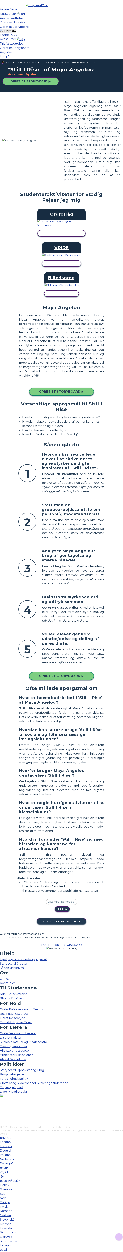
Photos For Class (12, 998)
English (5, 1137)
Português (7, 1163)
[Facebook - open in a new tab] (2, 1107)
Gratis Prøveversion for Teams (21, 1009)
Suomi (4, 1193)
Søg (61, 909)
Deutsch (6, 1150)
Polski (4, 1206)
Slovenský (7, 1219)
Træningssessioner (13, 1046)
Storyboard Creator (13, 963)
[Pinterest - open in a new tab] (2, 1123)
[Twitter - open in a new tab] (2, 1118)
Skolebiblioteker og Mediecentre (23, 1042)
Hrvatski (6, 1228)
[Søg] (21, 13)
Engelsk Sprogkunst (49, 62)
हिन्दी (2, 1176)
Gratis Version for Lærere (18, 1033)
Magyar (5, 1224)
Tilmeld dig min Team (16, 1022)
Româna (6, 1211)
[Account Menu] (8, 31)
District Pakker (10, 1037)
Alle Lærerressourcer (22, 62)
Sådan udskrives (12, 968)
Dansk (4, 1185)
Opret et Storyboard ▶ (31, 81)
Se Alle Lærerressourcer (61, 921)
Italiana (5, 1155)
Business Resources (14, 1013)
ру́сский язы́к (10, 1181)
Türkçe (5, 1202)
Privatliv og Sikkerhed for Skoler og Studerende (34, 1083)
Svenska (6, 1189)
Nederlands (8, 1159)
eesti (3, 1250)
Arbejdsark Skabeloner (16, 1055)
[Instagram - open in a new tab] (2, 1113)
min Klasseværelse (13, 994)
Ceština (5, 1215)
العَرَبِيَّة (4, 1172)
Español (6, 1142)
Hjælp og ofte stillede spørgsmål (23, 959)
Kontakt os (8, 983)
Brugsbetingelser (12, 1074)
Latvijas (5, 1245)
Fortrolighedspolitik (14, 1078)
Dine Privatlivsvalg (13, 1091)
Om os (4, 979)
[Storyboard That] (37, 5)
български (8, 1232)
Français (6, 1146)
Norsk (4, 1198)
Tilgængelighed (11, 1087)
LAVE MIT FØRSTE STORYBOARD (61, 944)
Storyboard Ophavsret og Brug (22, 1070)
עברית (4, 1168)
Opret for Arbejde (12, 1018)
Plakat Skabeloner (13, 1059)
